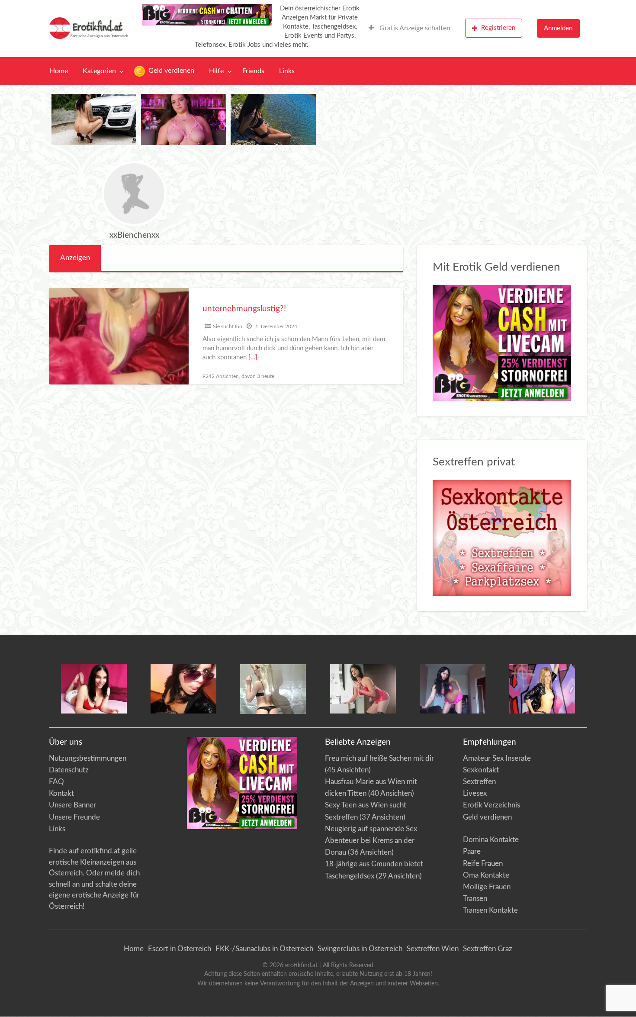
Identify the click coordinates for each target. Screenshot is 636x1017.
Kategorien (99, 71)
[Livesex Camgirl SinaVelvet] (363, 688)
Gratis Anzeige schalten (414, 28)
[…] (252, 357)
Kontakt (61, 793)
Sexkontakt (481, 770)
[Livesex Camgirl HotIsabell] (183, 688)
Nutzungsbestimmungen (87, 758)
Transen (475, 898)
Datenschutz (69, 770)
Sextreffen (479, 781)
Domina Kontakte (491, 839)
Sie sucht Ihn (227, 326)
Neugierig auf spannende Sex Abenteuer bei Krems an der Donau (371, 840)
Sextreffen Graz (487, 948)
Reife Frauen (483, 863)
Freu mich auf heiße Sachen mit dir (379, 758)
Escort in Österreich (179, 948)
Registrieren (498, 28)
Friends (253, 71)
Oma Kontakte (486, 875)
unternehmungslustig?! (244, 309)
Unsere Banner (72, 805)
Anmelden (558, 28)
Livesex (475, 793)
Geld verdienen (170, 71)
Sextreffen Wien (433, 948)
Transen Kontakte (490, 910)
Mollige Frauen (487, 887)
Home (59, 71)
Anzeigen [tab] (75, 258)
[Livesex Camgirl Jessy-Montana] (542, 688)
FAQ (56, 781)
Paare (472, 851)
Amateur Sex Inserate (497, 758)
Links (287, 71)
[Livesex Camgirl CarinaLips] (273, 688)
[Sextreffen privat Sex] (502, 537)
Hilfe (216, 71)
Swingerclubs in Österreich (360, 948)
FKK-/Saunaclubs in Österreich (264, 948)
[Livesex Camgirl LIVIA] (452, 688)
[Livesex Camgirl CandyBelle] (94, 688)
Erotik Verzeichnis (491, 805)
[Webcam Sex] (94, 119)
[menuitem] (409, 28)
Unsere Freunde (74, 817)
